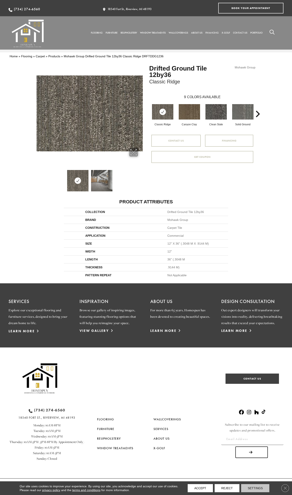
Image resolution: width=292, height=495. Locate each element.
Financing (229, 140)
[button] (250, 8)
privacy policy (51, 490)
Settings (255, 488)
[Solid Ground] (243, 112)
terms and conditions (86, 490)
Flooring (26, 56)
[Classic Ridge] (162, 112)
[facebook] (241, 412)
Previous (39, 178)
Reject (227, 488)
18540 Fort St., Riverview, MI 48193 (130, 9)
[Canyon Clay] (189, 112)
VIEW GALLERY (94, 330)
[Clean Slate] (216, 112)
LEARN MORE (22, 331)
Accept (200, 488)
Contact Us (176, 140)
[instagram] (249, 412)
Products (54, 56)
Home (14, 56)
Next (141, 178)
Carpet (40, 56)
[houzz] (256, 412)
